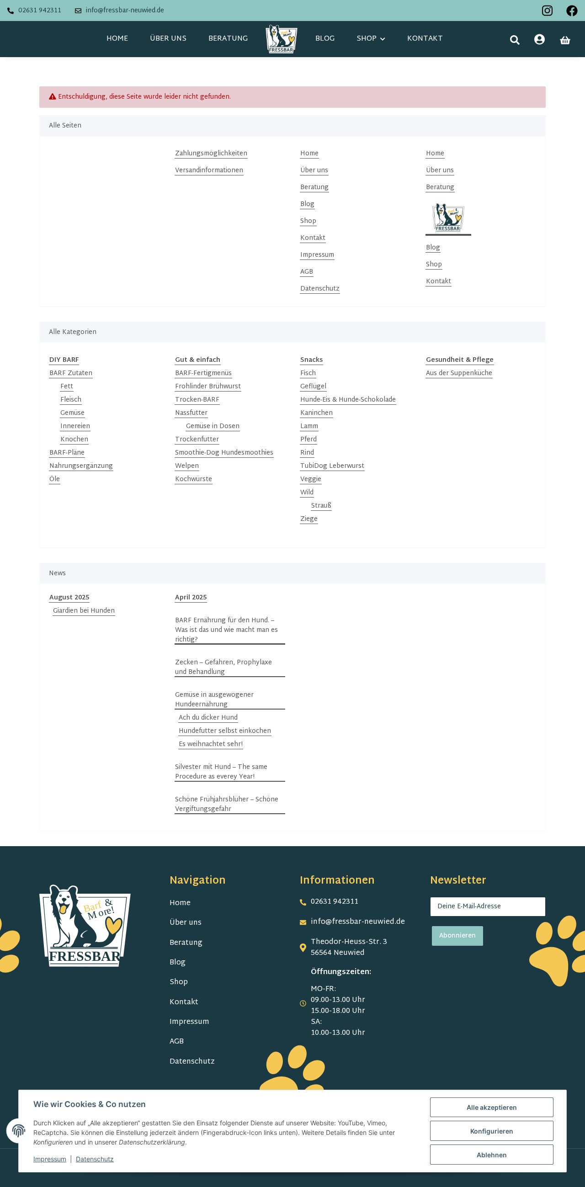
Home (117, 39)
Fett (66, 387)
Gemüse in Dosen (212, 426)
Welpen (187, 466)
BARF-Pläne (67, 453)
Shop (308, 221)
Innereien (75, 426)
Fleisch (70, 400)
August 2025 (69, 598)
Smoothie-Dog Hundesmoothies (224, 453)
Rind (307, 453)
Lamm (309, 426)
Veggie (310, 479)
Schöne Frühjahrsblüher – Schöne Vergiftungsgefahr (226, 804)
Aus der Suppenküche (459, 373)
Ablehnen (492, 1155)
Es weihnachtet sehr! (211, 744)
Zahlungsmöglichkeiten (211, 154)
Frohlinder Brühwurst (208, 387)
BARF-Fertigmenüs (203, 373)
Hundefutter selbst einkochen (225, 731)
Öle (54, 479)
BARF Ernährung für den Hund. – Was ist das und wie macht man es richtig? (226, 630)
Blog (325, 39)
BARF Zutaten (70, 373)
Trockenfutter (197, 440)
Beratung (228, 39)
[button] (515, 40)
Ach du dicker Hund (208, 718)
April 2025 (191, 598)
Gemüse (72, 413)
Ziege (309, 519)
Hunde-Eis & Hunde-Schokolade (348, 400)
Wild (307, 493)
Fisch (308, 373)
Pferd (308, 440)
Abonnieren (457, 936)
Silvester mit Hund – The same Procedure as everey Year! (221, 772)
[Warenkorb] (565, 40)
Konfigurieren (491, 1131)
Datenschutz (320, 289)
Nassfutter (191, 413)
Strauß (321, 506)
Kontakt (425, 39)
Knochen (74, 440)
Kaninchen (316, 413)
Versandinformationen (209, 170)
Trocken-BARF (197, 400)
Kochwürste (193, 479)
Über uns (168, 39)
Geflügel (313, 387)
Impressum (317, 255)
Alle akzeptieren (492, 1107)
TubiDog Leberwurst (332, 466)
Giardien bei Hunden (84, 611)
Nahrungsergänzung (81, 466)
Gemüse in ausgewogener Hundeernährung (214, 700)
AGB (306, 272)
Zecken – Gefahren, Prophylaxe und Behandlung (223, 667)
